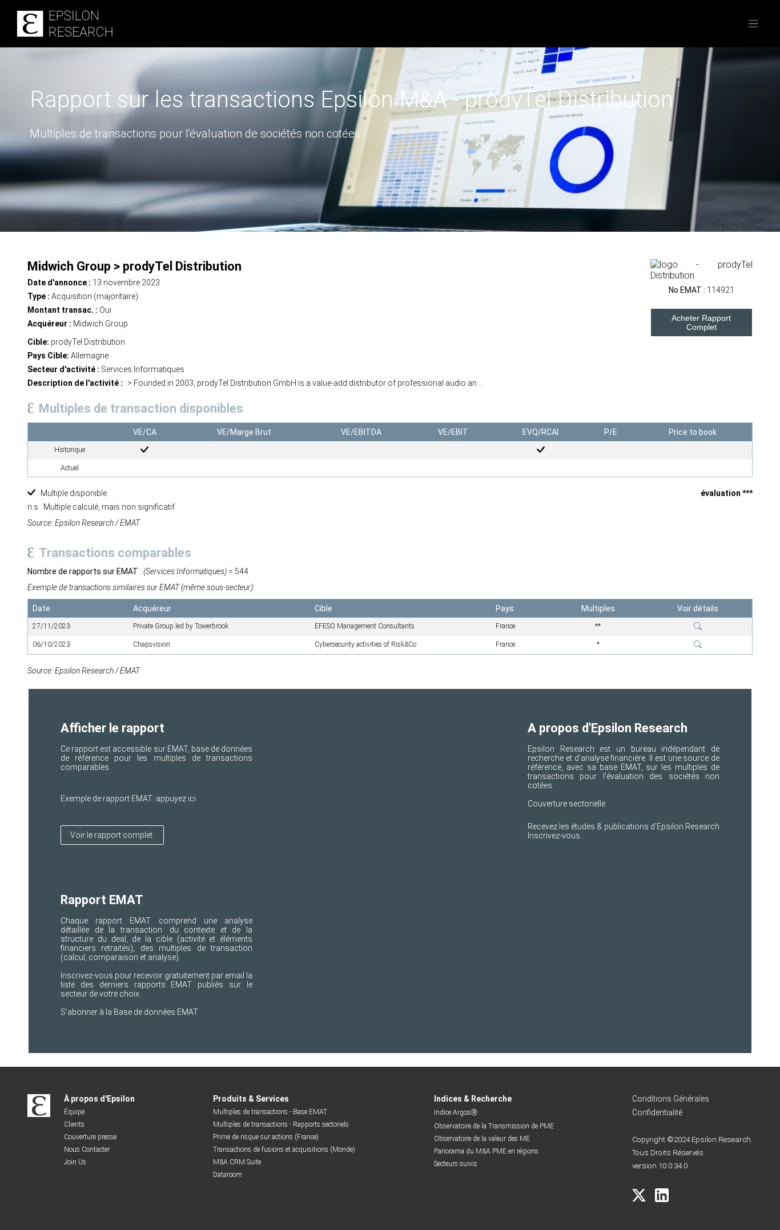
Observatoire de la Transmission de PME (494, 1126)
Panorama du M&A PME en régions (486, 1151)
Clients (74, 1124)
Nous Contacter (87, 1150)
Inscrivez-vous (555, 835)
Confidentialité (657, 1112)
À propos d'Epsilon (99, 1098)
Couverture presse (90, 1137)
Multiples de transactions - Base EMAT (270, 1112)
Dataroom (227, 1175)
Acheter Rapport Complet (701, 322)
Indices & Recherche (473, 1098)
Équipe (74, 1112)
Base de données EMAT (156, 1012)
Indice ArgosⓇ (455, 1112)
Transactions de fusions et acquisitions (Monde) (284, 1150)
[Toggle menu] (753, 23)
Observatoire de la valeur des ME (482, 1139)
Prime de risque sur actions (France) (266, 1137)
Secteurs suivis (455, 1164)
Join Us (75, 1162)
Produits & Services (251, 1098)
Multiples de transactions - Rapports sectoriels (281, 1124)
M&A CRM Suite (237, 1162)
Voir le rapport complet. (112, 835)
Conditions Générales (670, 1098)
